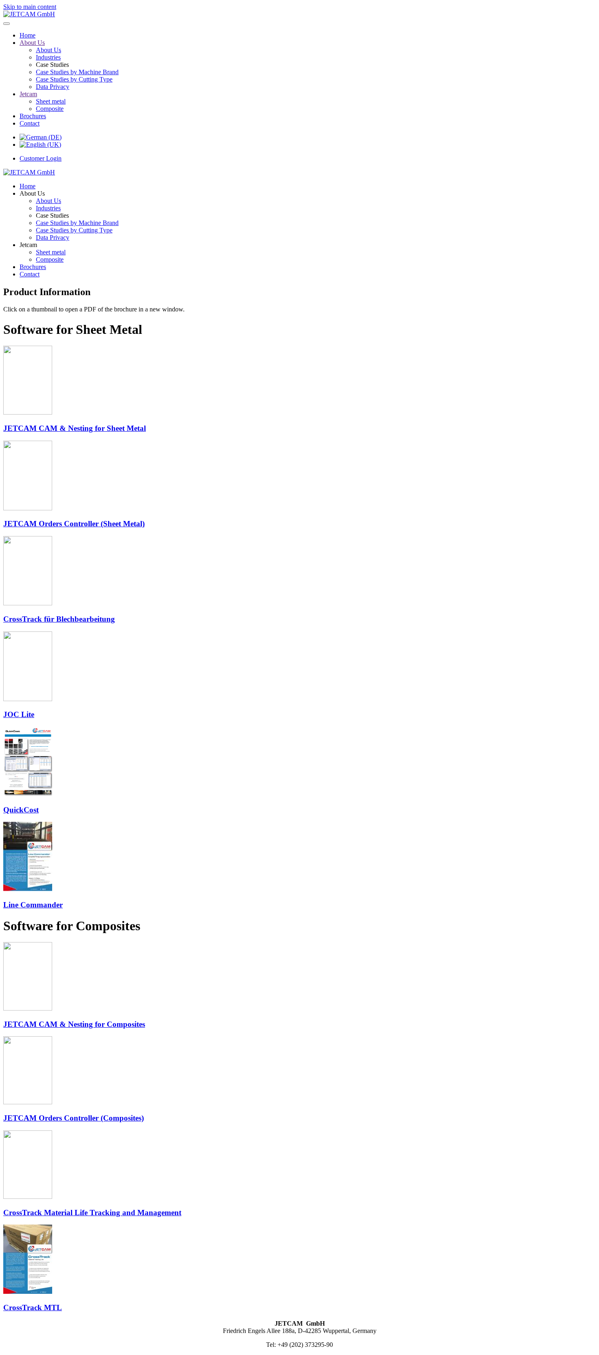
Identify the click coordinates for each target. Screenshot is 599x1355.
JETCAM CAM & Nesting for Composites (74, 1024)
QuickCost (21, 809)
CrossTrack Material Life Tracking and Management (92, 1212)
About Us (32, 42)
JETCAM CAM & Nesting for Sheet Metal (74, 428)
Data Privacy (52, 86)
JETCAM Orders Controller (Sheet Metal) (74, 523)
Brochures (33, 116)
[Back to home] (29, 14)
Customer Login (41, 158)
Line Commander (33, 904)
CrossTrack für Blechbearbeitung (59, 619)
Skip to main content (29, 6)
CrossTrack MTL (32, 1307)
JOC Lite (18, 714)
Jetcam (28, 93)
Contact (30, 123)
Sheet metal (51, 101)
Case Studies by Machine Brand (77, 71)
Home (27, 35)
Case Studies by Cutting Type (74, 79)
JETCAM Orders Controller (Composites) (73, 1118)
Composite (50, 108)
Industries (48, 57)
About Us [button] (32, 193)
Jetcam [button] (28, 244)
